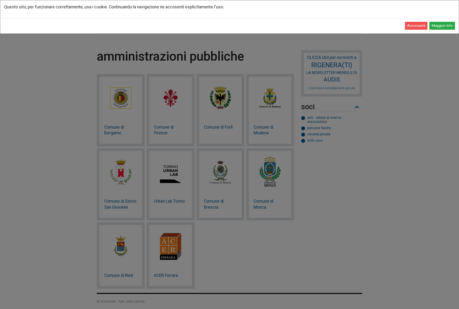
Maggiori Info (442, 25)
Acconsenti (416, 25)
